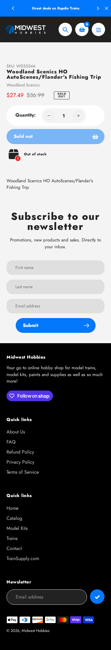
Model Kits (17, 528)
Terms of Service (23, 472)
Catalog (14, 518)
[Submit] (97, 596)
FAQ (11, 441)
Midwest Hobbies (35, 630)
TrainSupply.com (23, 558)
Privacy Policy (20, 462)
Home (12, 508)
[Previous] (13, 8)
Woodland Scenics (23, 85)
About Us (16, 431)
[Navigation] (98, 29)
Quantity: (25, 115)
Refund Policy (20, 452)
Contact (14, 548)
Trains (12, 538)
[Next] (98, 8)
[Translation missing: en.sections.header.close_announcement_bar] (107, 8)
